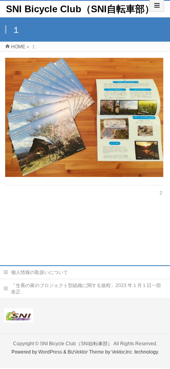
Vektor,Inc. (122, 352)
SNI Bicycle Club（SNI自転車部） (80, 9)
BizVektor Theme (86, 352)
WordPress (50, 352)
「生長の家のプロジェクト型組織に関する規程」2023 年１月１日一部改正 (86, 289)
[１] (84, 117)
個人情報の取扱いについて (39, 272)
